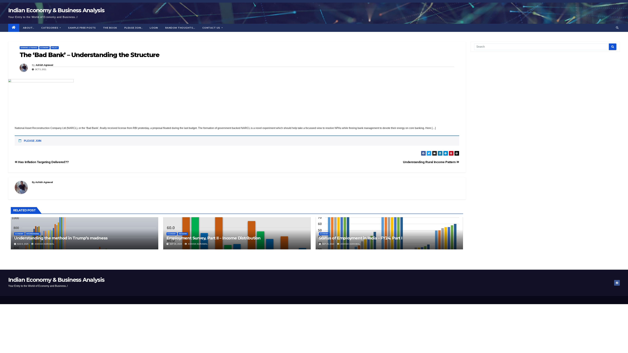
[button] (617, 27)
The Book (110, 27)
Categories (50, 27)
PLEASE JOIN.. (133, 27)
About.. (28, 27)
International (32, 234)
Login (154, 27)
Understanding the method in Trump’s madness (60, 238)
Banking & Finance (29, 48)
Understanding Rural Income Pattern (429, 162)
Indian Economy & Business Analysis (56, 10)
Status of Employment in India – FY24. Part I (360, 238)
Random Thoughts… (180, 27)
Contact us (211, 27)
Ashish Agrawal (44, 65)
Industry (183, 234)
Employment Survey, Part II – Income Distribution (213, 238)
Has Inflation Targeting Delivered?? (43, 162)
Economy (44, 48)
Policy (55, 48)
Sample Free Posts (82, 27)
